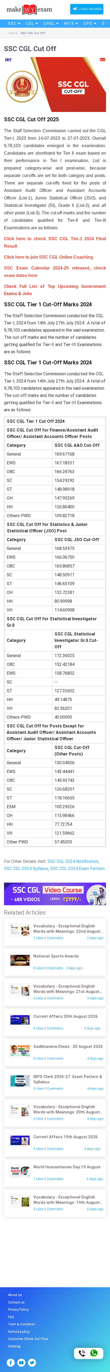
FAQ (11, 1317)
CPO (88, 23)
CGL (30, 23)
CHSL (49, 23)
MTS (69, 23)
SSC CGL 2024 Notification (73, 861)
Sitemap (14, 1346)
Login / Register (90, 9)
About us (15, 1295)
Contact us (16, 1302)
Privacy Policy (18, 1309)
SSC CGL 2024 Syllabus (26, 868)
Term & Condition (21, 1324)
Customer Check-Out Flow (28, 1339)
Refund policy (18, 1332)
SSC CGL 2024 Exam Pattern (77, 868)
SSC (12, 23)
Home (13, 33)
